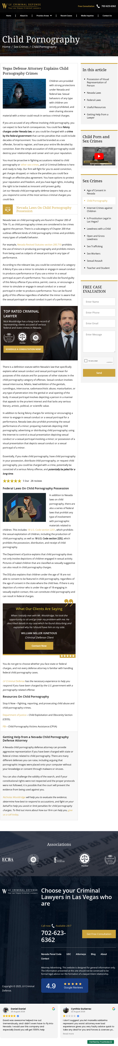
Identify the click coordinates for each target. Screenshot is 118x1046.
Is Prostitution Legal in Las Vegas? (99, 220)
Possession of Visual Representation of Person (98, 82)
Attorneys (81, 954)
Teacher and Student (98, 268)
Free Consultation (86, 6)
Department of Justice (14, 715)
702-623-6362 (53, 936)
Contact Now (39, 645)
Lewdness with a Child (99, 228)
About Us (24, 15)
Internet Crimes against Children (99, 209)
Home (8, 15)
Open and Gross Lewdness (96, 237)
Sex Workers (93, 253)
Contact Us (107, 15)
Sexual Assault (94, 260)
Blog (93, 954)
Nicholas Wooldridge (14, 797)
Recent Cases (66, 15)
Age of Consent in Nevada (96, 192)
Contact (45, 958)
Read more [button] (68, 1034)
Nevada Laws (94, 92)
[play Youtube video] (99, 156)
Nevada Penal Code (51, 954)
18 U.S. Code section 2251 (41, 529)
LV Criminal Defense (13, 681)
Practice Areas (43, 15)
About (104, 954)
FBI (4, 726)
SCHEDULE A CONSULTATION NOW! (23, 349)
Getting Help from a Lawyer (97, 116)
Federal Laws (94, 100)
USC (68, 954)
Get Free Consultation (99, 934)
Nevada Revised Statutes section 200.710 (39, 244)
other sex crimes (30, 164)
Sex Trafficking (95, 246)
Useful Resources (96, 107)
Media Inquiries (87, 15)
